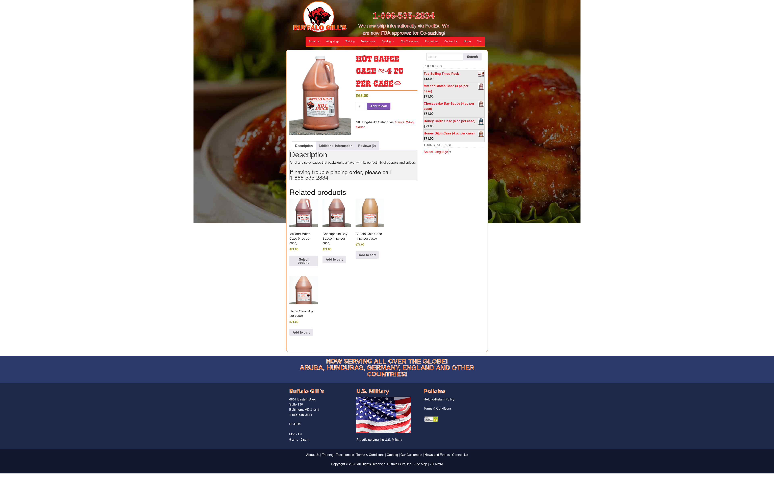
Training (350, 41)
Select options (303, 261)
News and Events (437, 454)
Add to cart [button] (334, 259)
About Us (314, 41)
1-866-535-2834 (404, 15)
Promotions (431, 41)
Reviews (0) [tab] (367, 145)
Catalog (386, 41)
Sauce (400, 122)
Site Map (420, 464)
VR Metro (436, 464)
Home (467, 41)
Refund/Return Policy (439, 399)
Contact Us (451, 41)
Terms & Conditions (438, 408)
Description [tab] (304, 145)
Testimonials (368, 41)
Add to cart (378, 106)
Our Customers (410, 41)
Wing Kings (332, 41)
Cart (479, 41)
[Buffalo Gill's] (319, 17)
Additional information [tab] (335, 145)
